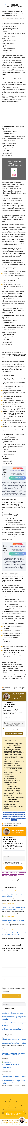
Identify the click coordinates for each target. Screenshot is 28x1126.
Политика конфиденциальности (10, 1099)
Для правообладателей (14, 1107)
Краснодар (18, 1124)
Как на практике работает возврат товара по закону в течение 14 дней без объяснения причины (13, 1082)
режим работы (13, 874)
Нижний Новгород (18, 1122)
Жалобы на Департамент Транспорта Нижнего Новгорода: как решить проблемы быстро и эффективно (14, 1018)
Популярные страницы (7, 1101)
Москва (5, 1120)
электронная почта (12, 875)
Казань (11, 1122)
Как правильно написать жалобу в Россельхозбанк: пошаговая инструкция (12, 1028)
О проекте (4, 1109)
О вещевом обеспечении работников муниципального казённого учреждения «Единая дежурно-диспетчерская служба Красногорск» (13, 792)
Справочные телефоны (11, 786)
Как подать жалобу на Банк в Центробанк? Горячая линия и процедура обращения (13, 1012)
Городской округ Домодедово (13, 747)
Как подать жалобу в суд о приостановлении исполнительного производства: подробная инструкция (14, 1023)
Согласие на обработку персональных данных (13, 1105)
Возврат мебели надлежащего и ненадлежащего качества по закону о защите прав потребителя (14, 1066)
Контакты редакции (6, 1097)
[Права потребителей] (14, 5)
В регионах (11, 1109)
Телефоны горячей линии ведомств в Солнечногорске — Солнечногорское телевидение (13, 767)
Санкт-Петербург (12, 1120)
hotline (4, 18)
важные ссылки (5, 872)
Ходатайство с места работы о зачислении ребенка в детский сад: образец (13, 1053)
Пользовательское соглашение (9, 1103)
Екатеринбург (4, 1122)
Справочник (18, 1101)
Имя (3, 970)
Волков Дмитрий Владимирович (14, 797)
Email (3, 979)
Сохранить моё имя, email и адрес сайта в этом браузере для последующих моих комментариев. (13, 989)
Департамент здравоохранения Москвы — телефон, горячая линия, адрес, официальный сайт (14, 761)
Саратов (24, 1124)
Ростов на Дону (10, 1124)
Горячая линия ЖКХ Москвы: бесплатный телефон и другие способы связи (13, 772)
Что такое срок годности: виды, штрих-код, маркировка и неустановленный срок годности (14, 1042)
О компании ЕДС (9, 776)
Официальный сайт (10, 778)
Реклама (4, 1107)
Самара (3, 1124)
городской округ (14, 872)
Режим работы (9, 784)
